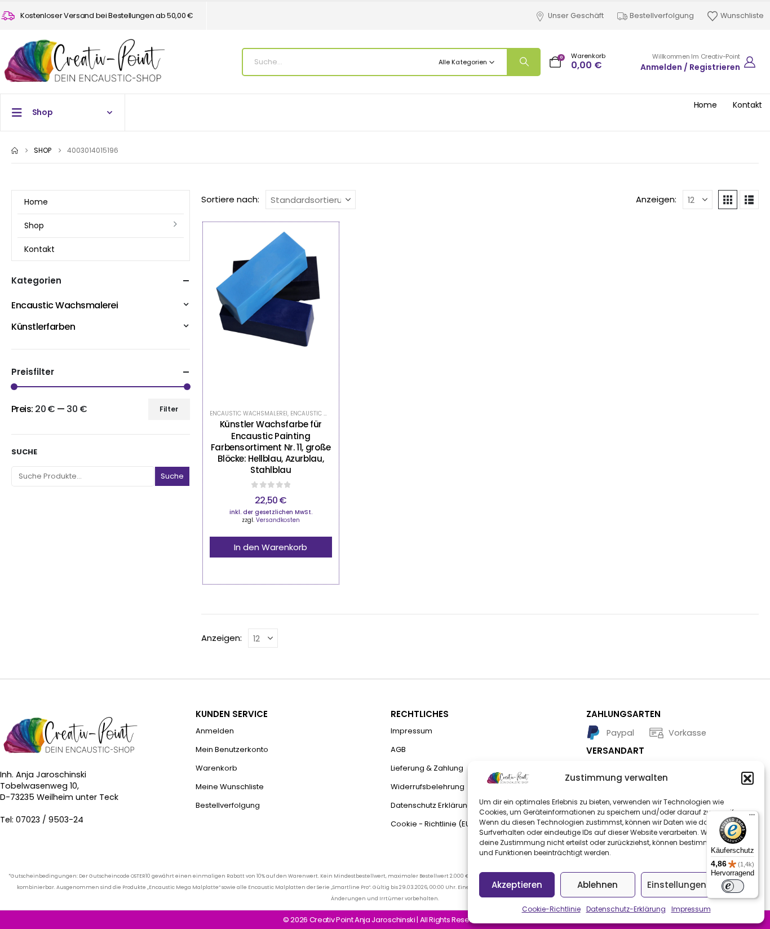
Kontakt (747, 104)
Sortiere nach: (230, 199)
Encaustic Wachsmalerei (248, 413)
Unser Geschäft (576, 15)
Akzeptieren (517, 885)
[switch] (733, 886)
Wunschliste (742, 15)
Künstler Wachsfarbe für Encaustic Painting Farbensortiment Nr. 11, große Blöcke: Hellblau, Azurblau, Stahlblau (271, 447)
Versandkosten (278, 520)
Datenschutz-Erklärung (626, 909)
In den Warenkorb (270, 547)
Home (705, 104)
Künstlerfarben (43, 326)
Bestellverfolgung (662, 15)
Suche (24, 452)
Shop (34, 225)
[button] (747, 778)
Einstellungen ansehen (697, 885)
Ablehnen (597, 885)
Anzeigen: (656, 199)
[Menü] (752, 817)
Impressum (691, 909)
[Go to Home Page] (14, 150)
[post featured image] (270, 313)
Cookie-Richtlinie (551, 909)
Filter (169, 409)
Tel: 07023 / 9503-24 (41, 819)
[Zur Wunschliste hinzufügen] (242, 313)
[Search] (523, 62)
